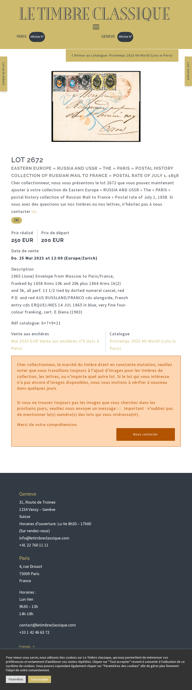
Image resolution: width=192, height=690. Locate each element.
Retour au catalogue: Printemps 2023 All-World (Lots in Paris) (123, 55)
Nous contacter (145, 434)
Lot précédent (4, 74)
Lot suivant (188, 71)
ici (34, 211)
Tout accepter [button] (39, 679)
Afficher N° (37, 37)
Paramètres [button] (16, 679)
